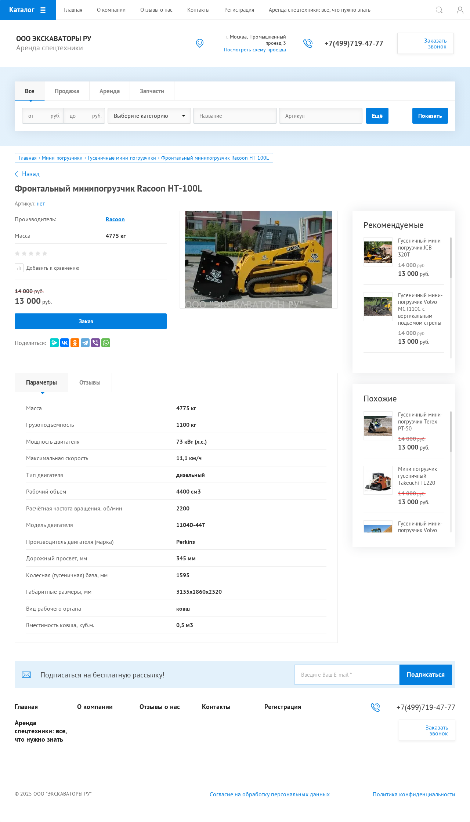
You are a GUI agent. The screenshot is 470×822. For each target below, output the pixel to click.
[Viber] (95, 342)
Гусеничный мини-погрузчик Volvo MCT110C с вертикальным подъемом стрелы (420, 309)
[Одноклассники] (74, 342)
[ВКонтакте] (64, 342)
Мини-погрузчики (62, 157)
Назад (31, 174)
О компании (95, 707)
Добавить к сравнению (52, 268)
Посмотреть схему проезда (255, 49)
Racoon (115, 219)
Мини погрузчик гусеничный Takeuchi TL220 (417, 475)
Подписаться (426, 674)
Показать (430, 115)
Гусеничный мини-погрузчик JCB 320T (420, 247)
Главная (28, 157)
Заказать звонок (435, 43)
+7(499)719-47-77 (354, 43)
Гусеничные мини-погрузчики (122, 157)
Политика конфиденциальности (414, 794)
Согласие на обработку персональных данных (270, 794)
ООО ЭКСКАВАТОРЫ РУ (53, 38)
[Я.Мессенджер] (54, 342)
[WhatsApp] (105, 342)
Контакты (216, 707)
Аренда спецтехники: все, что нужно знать (41, 731)
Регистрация (282, 707)
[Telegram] (85, 342)
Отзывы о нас (160, 707)
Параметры (41, 382)
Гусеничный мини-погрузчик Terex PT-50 (420, 421)
